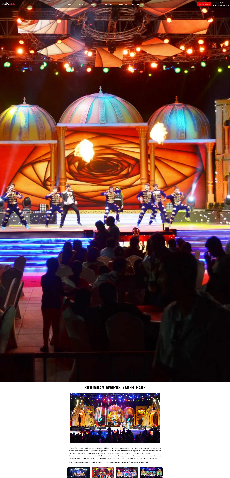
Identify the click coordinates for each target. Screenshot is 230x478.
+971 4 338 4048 (219, 3)
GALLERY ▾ (81, 4)
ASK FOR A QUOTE (204, 4)
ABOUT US (123, 4)
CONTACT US (137, 4)
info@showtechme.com (222, 5)
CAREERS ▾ (109, 4)
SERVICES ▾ (95, 4)
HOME (70, 4)
